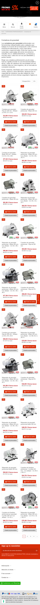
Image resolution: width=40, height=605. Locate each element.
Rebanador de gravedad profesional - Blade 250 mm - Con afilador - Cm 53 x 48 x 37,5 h (10, 245)
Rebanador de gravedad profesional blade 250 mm (28, 423)
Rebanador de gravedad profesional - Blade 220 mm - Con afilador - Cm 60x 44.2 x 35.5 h (29, 335)
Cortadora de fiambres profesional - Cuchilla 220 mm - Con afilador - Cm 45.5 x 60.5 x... (29, 470)
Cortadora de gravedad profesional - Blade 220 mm (29, 110)
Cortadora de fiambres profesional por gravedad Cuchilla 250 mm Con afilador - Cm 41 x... (9, 515)
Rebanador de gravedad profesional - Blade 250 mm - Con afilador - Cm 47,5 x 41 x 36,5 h (29, 515)
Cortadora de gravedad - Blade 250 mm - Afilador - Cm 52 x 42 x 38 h (9, 154)
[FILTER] (38, 302)
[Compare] (28, 421)
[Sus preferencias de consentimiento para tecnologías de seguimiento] (4, 601)
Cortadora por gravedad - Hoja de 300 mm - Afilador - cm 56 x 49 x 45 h (10, 334)
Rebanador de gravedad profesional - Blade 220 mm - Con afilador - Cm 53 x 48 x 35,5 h (29, 155)
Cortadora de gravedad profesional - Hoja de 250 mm (28, 244)
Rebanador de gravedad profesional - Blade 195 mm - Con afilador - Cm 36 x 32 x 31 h (29, 200)
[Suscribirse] (36, 550)
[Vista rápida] (30, 421)
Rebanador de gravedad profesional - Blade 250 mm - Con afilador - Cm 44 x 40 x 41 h (10, 380)
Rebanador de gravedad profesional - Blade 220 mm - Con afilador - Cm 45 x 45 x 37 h (10, 425)
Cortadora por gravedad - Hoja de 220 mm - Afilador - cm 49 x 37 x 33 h (10, 111)
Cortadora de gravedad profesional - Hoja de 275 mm (28, 289)
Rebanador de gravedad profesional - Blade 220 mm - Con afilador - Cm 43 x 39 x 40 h (10, 290)
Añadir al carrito (11, 121)
